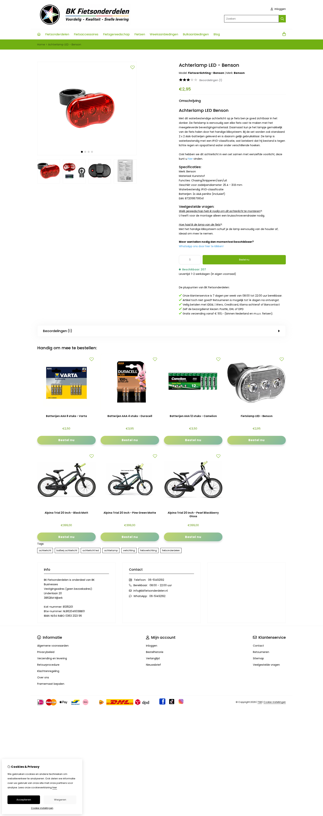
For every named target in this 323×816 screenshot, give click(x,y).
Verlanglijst (153, 658)
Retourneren (261, 652)
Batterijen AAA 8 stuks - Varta (66, 416)
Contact (258, 646)
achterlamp (111, 550)
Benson (239, 73)
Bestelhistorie (154, 652)
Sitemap (258, 658)
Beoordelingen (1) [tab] (57, 331)
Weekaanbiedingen (164, 34)
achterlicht (45, 550)
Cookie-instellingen (275, 702)
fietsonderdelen (171, 550)
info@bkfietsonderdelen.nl (150, 591)
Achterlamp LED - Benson (64, 44)
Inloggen (280, 9)
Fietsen (139, 34)
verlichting (129, 550)
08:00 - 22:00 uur (161, 585)
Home (41, 44)
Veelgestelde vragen (266, 665)
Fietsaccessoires (86, 34)
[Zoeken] (282, 18)
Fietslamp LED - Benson (257, 416)
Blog (216, 34)
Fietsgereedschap (116, 34)
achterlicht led (90, 550)
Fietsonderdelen (57, 34)
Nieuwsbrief (153, 665)
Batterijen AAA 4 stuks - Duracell (129, 416)
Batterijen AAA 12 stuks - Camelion (193, 416)
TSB (260, 702)
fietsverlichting (148, 550)
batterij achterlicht (66, 550)
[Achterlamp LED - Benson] (87, 154)
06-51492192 (156, 580)
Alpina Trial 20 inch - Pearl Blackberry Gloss (193, 514)
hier (54, 787)
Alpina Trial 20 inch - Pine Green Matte (130, 513)
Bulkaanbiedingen (196, 34)
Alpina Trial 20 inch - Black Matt (66, 513)
